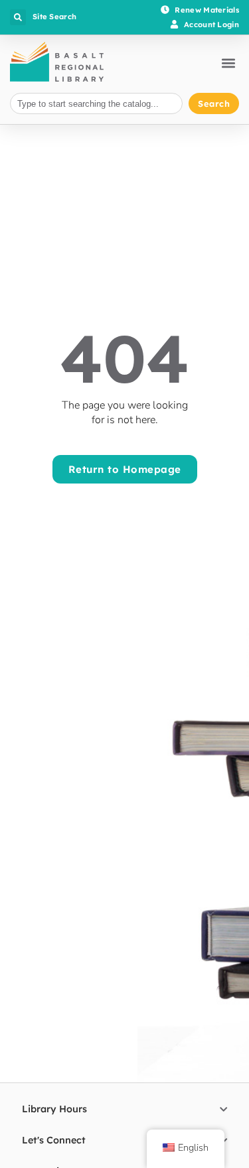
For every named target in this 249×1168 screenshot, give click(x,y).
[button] (18, 17)
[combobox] (96, 104)
